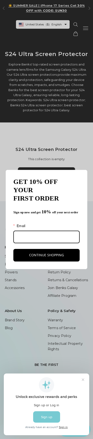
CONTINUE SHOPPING (46, 255)
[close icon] (81, 175)
